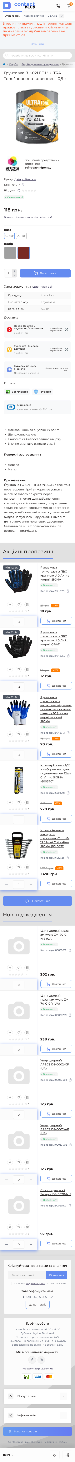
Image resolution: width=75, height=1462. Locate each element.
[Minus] (14, 275)
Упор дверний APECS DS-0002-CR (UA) (54, 1064)
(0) (18, 190)
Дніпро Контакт (25, 179)
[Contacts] (58, 5)
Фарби (13, 64)
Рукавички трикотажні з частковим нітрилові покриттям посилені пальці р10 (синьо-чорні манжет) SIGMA (56, 709)
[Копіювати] (23, 184)
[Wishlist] (19, 604)
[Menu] (7, 5)
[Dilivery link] (66, 329)
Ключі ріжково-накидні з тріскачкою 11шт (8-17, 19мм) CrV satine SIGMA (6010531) (54, 838)
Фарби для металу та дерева (40, 64)
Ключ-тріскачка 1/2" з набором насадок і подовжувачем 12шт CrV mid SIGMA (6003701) (55, 773)
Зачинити (37, 43)
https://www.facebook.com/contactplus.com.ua (32, 1360)
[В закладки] (55, 1455)
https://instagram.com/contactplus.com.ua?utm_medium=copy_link (41, 1360)
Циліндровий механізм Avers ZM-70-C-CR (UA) (55, 999)
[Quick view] (10, 604)
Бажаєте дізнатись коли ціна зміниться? (28, 217)
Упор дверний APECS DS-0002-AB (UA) (54, 1129)
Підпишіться (56, 1275)
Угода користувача (35, 1283)
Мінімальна (24, 404)
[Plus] (14, 271)
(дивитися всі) (42, 286)
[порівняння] (67, 1455)
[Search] (7, 55)
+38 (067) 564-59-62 (39, 1297)
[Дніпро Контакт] (12, 164)
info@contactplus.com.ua (37, 1368)
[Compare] (27, 604)
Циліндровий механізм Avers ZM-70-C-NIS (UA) (55, 934)
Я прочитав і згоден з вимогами (40, 1283)
